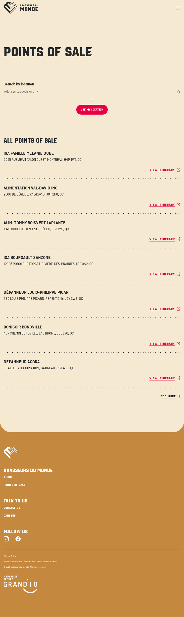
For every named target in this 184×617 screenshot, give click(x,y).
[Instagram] (6, 539)
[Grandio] (20, 585)
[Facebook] (18, 539)
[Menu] (177, 8)
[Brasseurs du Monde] (21, 8)
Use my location (92, 109)
